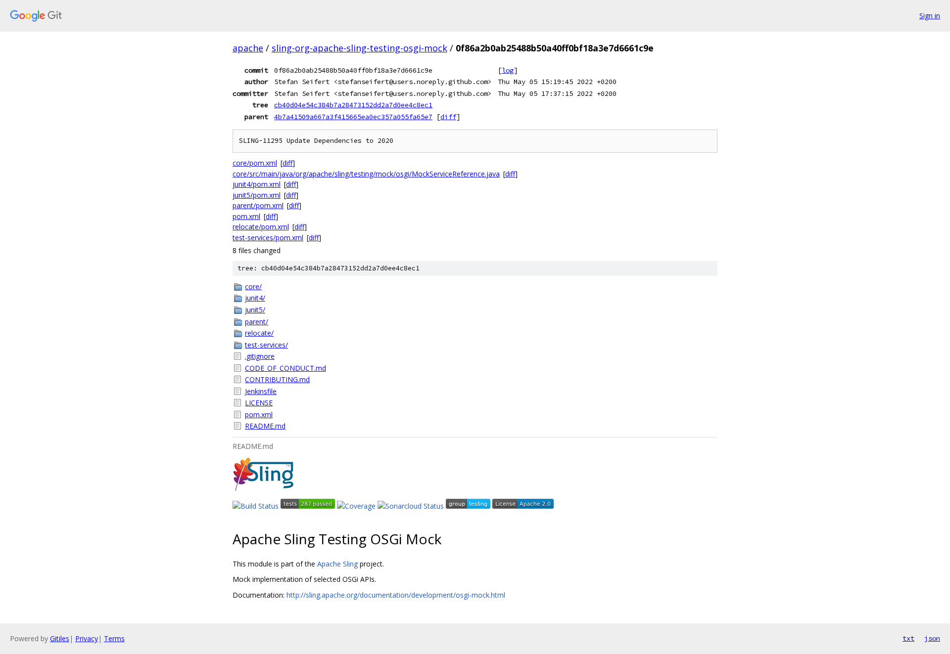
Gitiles (59, 638)
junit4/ (255, 298)
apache (248, 48)
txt (908, 638)
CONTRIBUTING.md (277, 379)
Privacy (86, 638)
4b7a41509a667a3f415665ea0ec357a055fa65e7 (353, 116)
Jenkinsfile (261, 391)
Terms (114, 638)
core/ (253, 286)
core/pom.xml (255, 163)
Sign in (929, 15)
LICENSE (259, 402)
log (508, 70)
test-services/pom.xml (268, 237)
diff (448, 116)
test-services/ (266, 344)
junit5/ (255, 309)
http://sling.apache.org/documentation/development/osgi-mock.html (395, 595)
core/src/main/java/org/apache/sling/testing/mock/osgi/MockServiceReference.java (366, 173)
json (932, 638)
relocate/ (259, 333)
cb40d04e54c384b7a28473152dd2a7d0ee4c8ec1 (353, 104)
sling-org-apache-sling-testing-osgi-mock (359, 48)
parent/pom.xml (258, 205)
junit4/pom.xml (257, 184)
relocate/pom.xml (261, 226)
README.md (265, 426)
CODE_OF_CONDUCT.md (285, 368)
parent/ (256, 321)
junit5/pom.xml (257, 195)
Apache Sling (337, 563)
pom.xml (246, 216)
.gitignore (260, 356)
